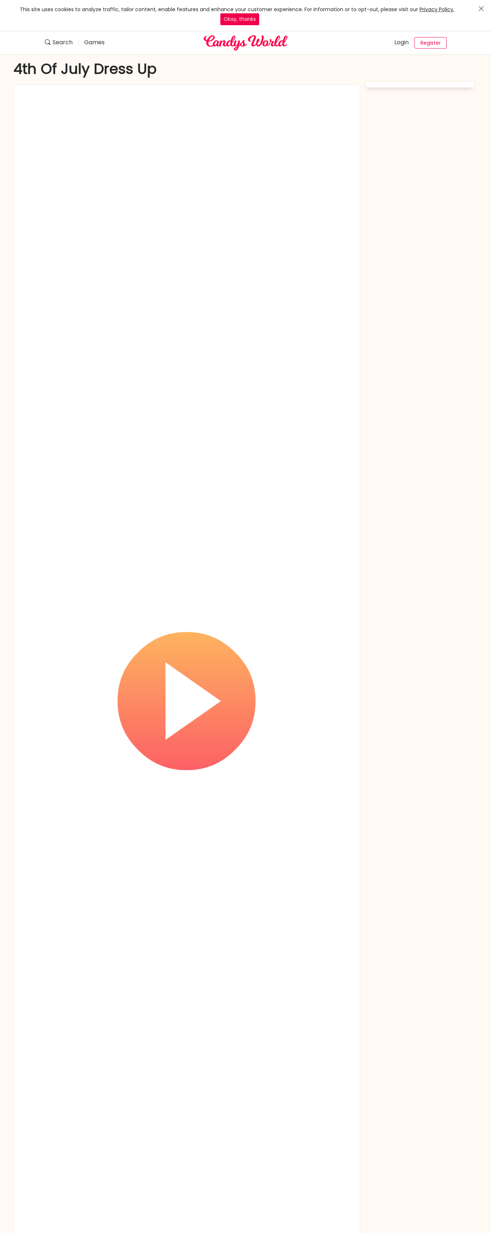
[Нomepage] (245, 43)
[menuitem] (61, 43)
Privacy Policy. (436, 9)
